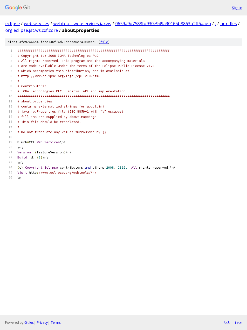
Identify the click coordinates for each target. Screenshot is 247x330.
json (238, 322)
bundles (228, 23)
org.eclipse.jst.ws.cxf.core (31, 30)
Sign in (237, 7)
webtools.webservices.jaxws (82, 23)
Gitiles (29, 322)
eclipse (12, 23)
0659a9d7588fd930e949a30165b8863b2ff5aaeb (163, 23)
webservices (36, 23)
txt (227, 322)
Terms (56, 322)
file (104, 42)
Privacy (42, 322)
